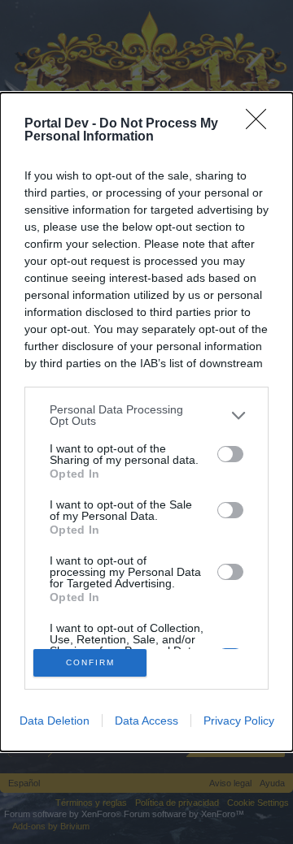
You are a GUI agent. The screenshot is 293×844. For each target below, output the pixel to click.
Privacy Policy (238, 720)
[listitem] (146, 415)
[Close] (261, 124)
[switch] (230, 454)
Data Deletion (55, 720)
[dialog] (146, 422)
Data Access (146, 720)
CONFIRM (90, 662)
